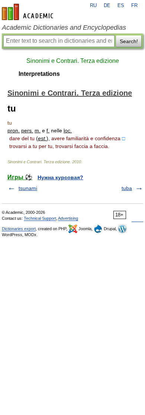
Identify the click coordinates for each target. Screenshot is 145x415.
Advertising (68, 218)
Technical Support (40, 218)
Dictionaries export (19, 228)
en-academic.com (28, 12)
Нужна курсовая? (60, 177)
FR (134, 5)
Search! (129, 41)
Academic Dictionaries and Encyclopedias (64, 27)
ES (120, 5)
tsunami (28, 188)
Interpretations (39, 74)
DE (107, 5)
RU (93, 5)
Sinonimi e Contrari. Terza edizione (72, 61)
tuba (127, 188)
